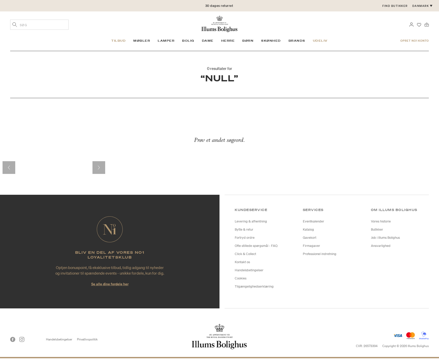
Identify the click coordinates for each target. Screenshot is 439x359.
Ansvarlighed (380, 246)
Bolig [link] (188, 41)
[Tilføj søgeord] (14, 25)
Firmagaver (311, 246)
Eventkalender (313, 221)
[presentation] (9, 167)
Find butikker (395, 6)
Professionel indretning (319, 254)
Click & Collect (245, 254)
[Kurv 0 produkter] (427, 24)
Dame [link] (208, 41)
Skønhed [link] (271, 41)
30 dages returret (219, 6)
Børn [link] (248, 41)
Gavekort (309, 237)
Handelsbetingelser (249, 270)
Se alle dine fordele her (110, 283)
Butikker (377, 229)
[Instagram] (21, 339)
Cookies (240, 278)
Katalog (308, 229)
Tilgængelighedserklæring (254, 286)
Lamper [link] (166, 41)
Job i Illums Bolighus (385, 237)
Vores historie (381, 221)
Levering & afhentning (251, 221)
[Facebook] (12, 339)
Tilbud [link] (118, 41)
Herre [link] (228, 41)
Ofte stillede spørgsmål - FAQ (256, 246)
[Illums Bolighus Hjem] (219, 23)
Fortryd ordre (245, 237)
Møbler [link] (141, 41)
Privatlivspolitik (87, 339)
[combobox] (39, 25)
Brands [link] (297, 41)
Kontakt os (242, 262)
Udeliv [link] (320, 41)
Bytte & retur (244, 229)
